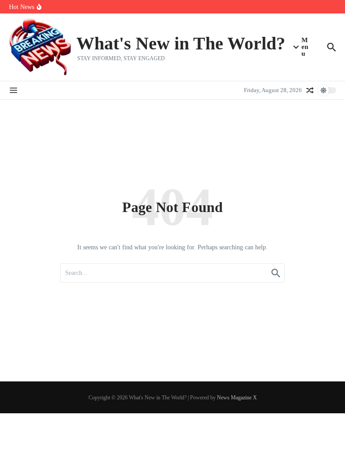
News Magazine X (237, 397)
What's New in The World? (180, 43)
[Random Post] (310, 90)
